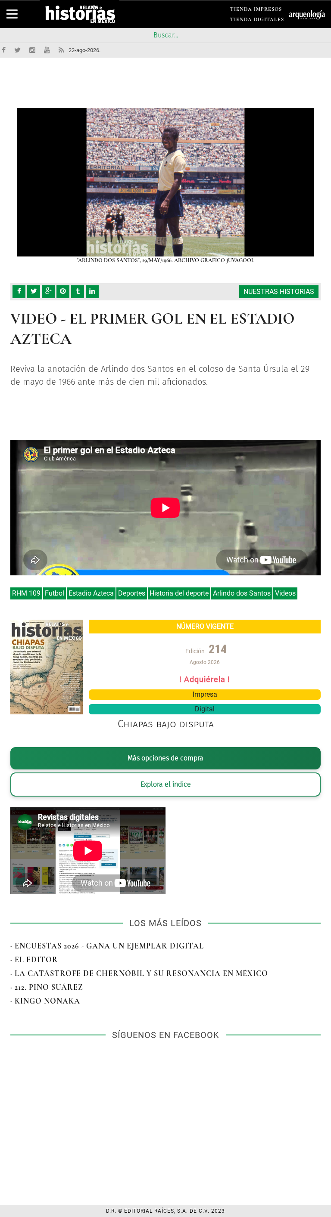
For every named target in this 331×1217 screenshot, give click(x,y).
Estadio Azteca (91, 593)
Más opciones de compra (165, 758)
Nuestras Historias (279, 291)
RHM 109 (26, 593)
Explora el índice (166, 784)
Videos (285, 593)
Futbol (54, 593)
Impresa (205, 694)
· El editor (34, 959)
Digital (205, 709)
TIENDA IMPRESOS (256, 10)
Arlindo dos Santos (242, 593)
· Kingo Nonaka (45, 1001)
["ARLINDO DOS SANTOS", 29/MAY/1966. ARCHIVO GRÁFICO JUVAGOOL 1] (165, 182)
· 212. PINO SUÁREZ (46, 987)
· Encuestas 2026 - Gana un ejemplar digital (107, 946)
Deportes (131, 593)
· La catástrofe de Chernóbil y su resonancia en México (139, 973)
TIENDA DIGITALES (257, 20)
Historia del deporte (179, 593)
